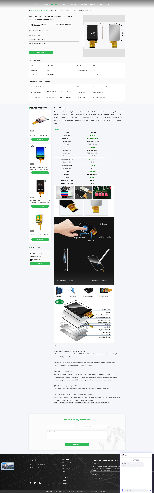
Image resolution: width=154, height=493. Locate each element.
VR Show (64, 4)
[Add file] (122, 490)
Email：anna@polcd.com (37, 467)
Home (46, 4)
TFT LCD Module (45, 10)
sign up (120, 479)
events (92, 4)
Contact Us (83, 4)
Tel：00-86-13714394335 (38, 464)
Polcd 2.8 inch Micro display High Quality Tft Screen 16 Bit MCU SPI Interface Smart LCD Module (38, 135)
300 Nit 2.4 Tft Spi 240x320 (82, 402)
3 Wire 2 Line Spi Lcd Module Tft (100, 402)
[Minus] (150, 455)
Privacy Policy (49, 491)
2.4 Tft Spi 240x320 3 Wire (66, 402)
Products (54, 4)
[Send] (150, 490)
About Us (73, 4)
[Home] (35, 4)
